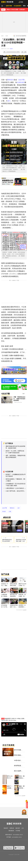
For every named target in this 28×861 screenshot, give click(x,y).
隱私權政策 (11, 830)
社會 (7, 35)
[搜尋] (26, 2)
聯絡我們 (6, 828)
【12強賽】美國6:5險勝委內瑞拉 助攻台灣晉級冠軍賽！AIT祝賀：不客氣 (13, 356)
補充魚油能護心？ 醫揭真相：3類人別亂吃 (15, 480)
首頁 (2, 35)
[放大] (22, 52)
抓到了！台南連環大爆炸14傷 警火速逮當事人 (10, 787)
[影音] (21, 2)
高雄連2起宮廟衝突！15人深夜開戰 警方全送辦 (14, 606)
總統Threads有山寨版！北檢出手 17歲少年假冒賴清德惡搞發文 (22, 584)
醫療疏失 (10, 80)
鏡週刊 (11, 48)
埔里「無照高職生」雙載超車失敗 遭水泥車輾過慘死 (15, 456)
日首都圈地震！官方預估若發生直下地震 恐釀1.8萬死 (15, 484)
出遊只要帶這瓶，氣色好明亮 (15, 491)
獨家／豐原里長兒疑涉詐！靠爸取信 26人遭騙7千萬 (22, 787)
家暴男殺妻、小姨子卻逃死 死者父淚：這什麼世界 (18, 766)
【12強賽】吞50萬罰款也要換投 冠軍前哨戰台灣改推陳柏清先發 (13, 349)
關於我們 (18, 828)
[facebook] (6, 843)
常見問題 (18, 830)
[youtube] (9, 843)
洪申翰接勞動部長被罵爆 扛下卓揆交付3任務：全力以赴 (13, 352)
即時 (24, 5)
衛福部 (22, 82)
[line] (15, 843)
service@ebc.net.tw (18, 834)
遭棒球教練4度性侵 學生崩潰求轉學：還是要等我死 (15, 447)
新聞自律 (12, 828)
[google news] (22, 843)
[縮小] (25, 52)
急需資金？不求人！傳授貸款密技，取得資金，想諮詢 (4, 584)
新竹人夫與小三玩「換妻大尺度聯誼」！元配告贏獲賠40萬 (10, 777)
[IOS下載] (8, 848)
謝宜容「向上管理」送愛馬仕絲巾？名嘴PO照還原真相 (15, 451)
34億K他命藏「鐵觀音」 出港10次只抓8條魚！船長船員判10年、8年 (18, 760)
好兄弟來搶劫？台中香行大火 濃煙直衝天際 (5, 606)
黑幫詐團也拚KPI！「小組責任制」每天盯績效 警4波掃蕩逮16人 (18, 755)
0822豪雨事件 (17, 5)
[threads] (19, 843)
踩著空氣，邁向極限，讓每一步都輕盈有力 (22, 595)
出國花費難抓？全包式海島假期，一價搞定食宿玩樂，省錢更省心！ (15, 489)
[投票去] (13, 526)
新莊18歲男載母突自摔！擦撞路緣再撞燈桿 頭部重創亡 (18, 771)
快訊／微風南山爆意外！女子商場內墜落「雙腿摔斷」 (21, 777)
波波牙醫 (21, 80)
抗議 (18, 82)
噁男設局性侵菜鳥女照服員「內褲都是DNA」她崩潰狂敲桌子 (13, 584)
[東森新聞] (7, 2)
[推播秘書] (24, 812)
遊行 (9, 101)
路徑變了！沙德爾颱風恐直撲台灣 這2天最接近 (15, 475)
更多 (24, 393)
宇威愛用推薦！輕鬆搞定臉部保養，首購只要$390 (4, 595)
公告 (22, 828)
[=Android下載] (19, 848)
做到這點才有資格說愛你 (13, 595)
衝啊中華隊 (9, 5)
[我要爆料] (27, 804)
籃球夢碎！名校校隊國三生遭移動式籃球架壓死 (22, 606)
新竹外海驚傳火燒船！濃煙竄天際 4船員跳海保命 (18, 750)
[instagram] (12, 843)
